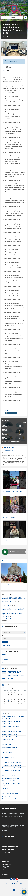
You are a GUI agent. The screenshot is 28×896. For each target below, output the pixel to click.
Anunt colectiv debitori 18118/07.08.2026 (11, 619)
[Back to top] (14, 889)
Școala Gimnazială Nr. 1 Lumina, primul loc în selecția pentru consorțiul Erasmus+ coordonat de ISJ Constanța (14, 615)
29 (21, 701)
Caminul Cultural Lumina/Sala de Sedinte (11, 731)
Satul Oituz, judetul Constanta (9, 786)
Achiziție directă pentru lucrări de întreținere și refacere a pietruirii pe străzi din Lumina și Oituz (13, 608)
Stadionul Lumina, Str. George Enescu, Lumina (12, 791)
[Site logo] (14, 13)
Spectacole (5, 659)
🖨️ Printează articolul (10, 413)
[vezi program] (5, 874)
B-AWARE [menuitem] (21, 883)
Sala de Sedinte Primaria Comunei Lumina (11, 778)
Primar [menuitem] (14, 881)
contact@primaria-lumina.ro (10, 827)
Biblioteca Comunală (7, 843)
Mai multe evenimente (7, 678)
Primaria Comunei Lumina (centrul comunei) (12, 762)
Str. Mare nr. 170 (6, 796)
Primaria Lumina (6, 773)
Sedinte (6, 410)
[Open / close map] (25, 17)
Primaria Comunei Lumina (8, 757)
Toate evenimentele (7, 645)
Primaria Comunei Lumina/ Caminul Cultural (12, 765)
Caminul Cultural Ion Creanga (8, 724)
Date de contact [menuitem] (9, 883)
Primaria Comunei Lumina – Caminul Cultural (12, 760)
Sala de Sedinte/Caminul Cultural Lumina (11, 783)
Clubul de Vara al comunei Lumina (10, 747)
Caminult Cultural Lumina (7, 739)
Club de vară (5, 742)
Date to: (4, 635)
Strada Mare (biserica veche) (9, 798)
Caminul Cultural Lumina (7, 729)
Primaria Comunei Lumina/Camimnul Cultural (12, 767)
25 (8, 701)
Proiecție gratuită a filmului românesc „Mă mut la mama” (14, 671)
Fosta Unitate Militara (7, 749)
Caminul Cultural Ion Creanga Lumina (10, 726)
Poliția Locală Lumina (7, 839)
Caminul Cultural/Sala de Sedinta (9, 734)
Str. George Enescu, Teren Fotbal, (10, 793)
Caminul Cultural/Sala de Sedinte (9, 736)
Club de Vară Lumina (7, 744)
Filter (5, 641)
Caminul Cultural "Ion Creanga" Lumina (16, 675)
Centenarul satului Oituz (9, 585)
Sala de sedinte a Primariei (8, 775)
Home (4, 36)
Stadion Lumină (5, 788)
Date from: (5, 630)
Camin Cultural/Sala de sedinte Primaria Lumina (13, 716)
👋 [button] (24, 892)
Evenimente (10, 36)
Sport (3, 662)
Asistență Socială (6, 852)
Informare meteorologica (8, 450)
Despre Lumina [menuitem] (8, 881)
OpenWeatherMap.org (14, 441)
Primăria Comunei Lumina (8, 849)
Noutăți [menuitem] (15, 883)
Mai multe (4, 588)
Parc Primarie (5, 755)
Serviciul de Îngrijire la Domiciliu (10, 846)
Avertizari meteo (9, 448)
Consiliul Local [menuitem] (20, 881)
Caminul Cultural (6, 718)
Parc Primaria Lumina (7, 752)
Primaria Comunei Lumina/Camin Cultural (11, 770)
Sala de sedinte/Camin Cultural (9, 780)
